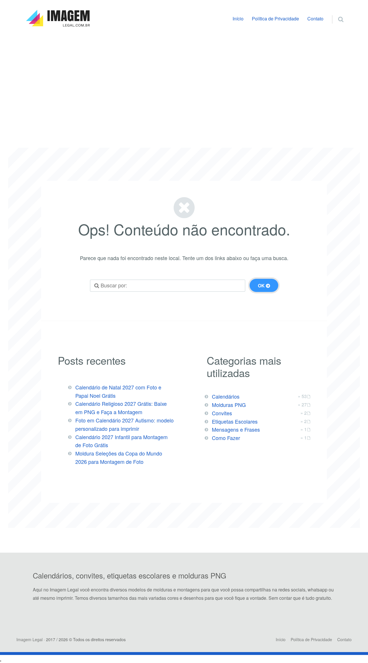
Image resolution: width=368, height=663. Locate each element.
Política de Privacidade (275, 18)
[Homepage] (58, 18)
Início (238, 18)
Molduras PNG (229, 404)
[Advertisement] (184, 82)
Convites (222, 413)
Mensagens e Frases (236, 429)
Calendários (225, 396)
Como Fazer (226, 437)
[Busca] (335, 13)
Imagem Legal (29, 639)
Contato (315, 18)
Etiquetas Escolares (235, 421)
